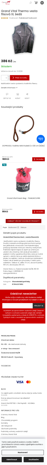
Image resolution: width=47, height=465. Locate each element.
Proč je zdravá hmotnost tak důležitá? (15, 398)
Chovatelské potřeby (21, 281)
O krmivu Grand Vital (9, 415)
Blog (2, 417)
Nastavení (23, 452)
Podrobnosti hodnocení (28, 18)
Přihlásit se (38, 306)
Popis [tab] (5, 227)
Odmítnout (11, 459)
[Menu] (42, 3)
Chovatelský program (9, 420)
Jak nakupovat (6, 426)
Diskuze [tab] (23, 227)
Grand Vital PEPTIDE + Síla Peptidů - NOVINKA (18, 403)
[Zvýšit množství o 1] (9, 76)
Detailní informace (8, 88)
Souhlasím (34, 459)
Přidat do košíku (21, 78)
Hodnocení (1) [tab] (13, 227)
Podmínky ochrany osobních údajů (14, 431)
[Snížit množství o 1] (9, 79)
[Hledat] (30, 3)
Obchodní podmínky (9, 429)
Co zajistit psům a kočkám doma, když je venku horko (21, 393)
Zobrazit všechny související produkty (23, 221)
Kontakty (4, 423)
